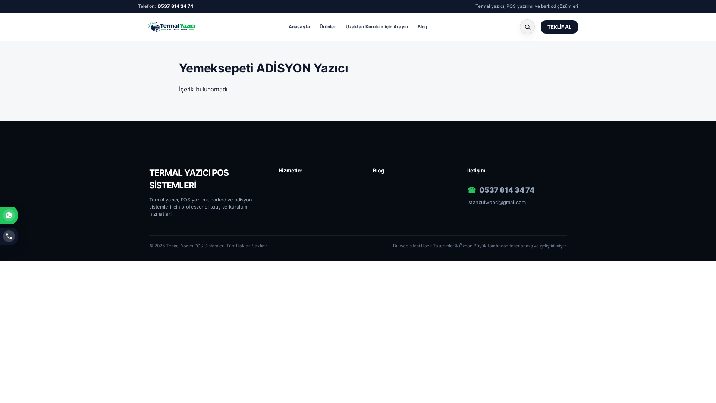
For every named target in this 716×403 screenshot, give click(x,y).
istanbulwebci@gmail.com (496, 202)
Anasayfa (299, 26)
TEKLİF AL (559, 27)
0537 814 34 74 (175, 6)
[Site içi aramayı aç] (527, 26)
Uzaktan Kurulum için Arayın (377, 26)
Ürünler (328, 26)
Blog (422, 26)
